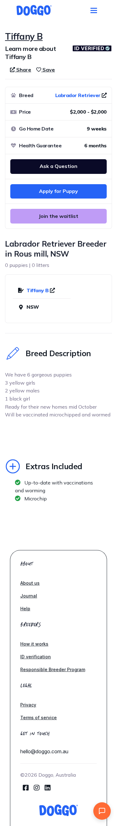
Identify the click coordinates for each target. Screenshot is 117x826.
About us (30, 583)
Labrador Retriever (77, 95)
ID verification (35, 656)
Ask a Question (58, 166)
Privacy (28, 704)
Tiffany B (38, 290)
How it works (34, 644)
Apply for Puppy (58, 191)
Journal (28, 595)
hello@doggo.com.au (44, 751)
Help (25, 608)
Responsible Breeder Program (52, 669)
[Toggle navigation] (94, 10)
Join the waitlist (58, 216)
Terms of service (38, 717)
